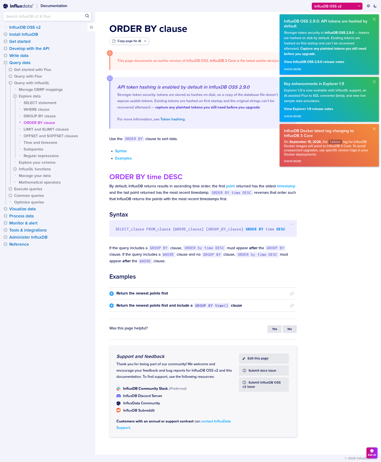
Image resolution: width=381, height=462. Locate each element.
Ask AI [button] (372, 455)
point (230, 186)
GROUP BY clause (40, 116)
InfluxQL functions (35, 169)
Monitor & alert (23, 223)
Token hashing (172, 119)
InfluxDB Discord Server (142, 396)
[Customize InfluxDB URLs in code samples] (368, 6)
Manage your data (35, 175)
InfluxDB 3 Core (223, 61)
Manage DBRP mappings (41, 89)
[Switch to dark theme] (375, 6)
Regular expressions (41, 155)
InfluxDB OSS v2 (25, 27)
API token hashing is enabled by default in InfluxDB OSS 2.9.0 (183, 87)
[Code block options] (292, 224)
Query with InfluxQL (31, 82)
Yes (274, 329)
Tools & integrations (28, 230)
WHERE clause (36, 109)
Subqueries (33, 149)
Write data (18, 55)
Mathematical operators (40, 182)
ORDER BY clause (39, 122)
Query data (19, 62)
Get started (19, 41)
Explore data (30, 96)
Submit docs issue (262, 371)
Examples (123, 158)
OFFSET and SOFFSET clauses (51, 135)
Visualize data (22, 209)
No (290, 329)
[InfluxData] (18, 6)
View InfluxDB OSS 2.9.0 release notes (314, 62)
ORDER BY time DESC (146, 176)
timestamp (286, 186)
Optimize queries (29, 202)
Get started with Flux (32, 69)
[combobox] (47, 16)
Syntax (121, 151)
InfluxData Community (141, 403)
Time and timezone (40, 142)
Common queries (29, 195)
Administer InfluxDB (28, 237)
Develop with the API (29, 48)
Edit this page (258, 358)
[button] (5, 34)
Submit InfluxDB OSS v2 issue (262, 384)
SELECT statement (40, 102)
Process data (21, 216)
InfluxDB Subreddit (139, 410)
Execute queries (28, 188)
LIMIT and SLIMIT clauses (46, 129)
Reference (19, 244)
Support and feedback (140, 356)
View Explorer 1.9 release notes (308, 109)
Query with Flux (28, 76)
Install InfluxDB (23, 34)
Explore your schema (37, 162)
